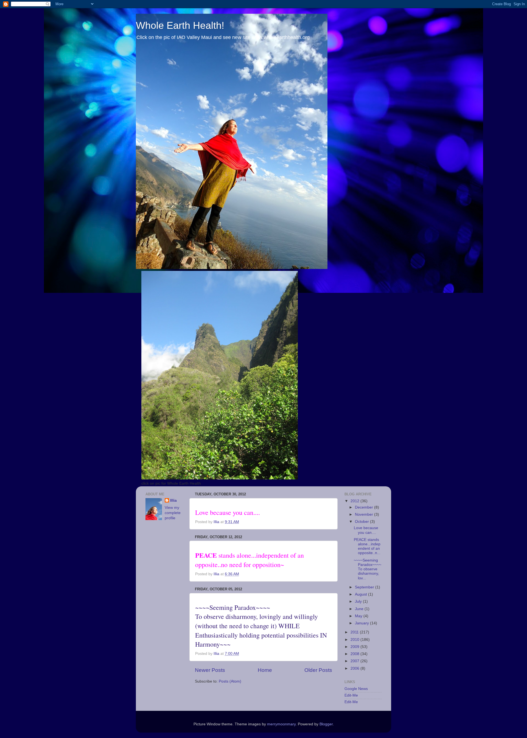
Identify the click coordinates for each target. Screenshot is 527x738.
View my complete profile (173, 513)
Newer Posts (210, 670)
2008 (355, 654)
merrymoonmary (281, 724)
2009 (355, 647)
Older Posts (318, 670)
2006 (355, 668)
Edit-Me (351, 695)
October (362, 522)
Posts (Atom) (230, 681)
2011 (355, 632)
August (361, 594)
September (365, 587)
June (360, 609)
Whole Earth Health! (180, 25)
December (364, 507)
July (359, 601)
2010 (355, 640)
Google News (356, 689)
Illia (173, 500)
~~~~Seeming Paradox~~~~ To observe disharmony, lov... (367, 569)
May (359, 616)
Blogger (326, 724)
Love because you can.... (366, 530)
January (362, 623)
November (364, 514)
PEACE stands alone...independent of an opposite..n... (367, 546)
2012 (355, 501)
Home (265, 670)
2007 (355, 661)
